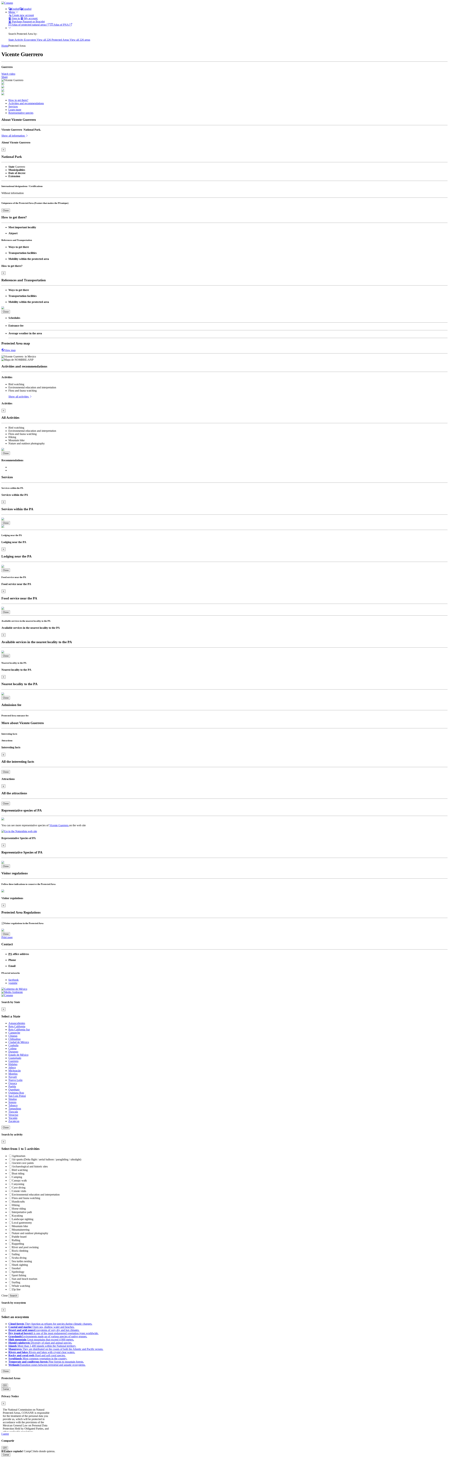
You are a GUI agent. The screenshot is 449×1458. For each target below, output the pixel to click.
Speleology (18, 1271)
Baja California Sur (19, 1029)
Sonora (12, 1102)
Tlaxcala (13, 1111)
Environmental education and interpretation (36, 1194)
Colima (12, 1048)
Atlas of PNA (61, 24)
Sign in (16, 18)
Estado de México (18, 1054)
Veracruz (13, 1114)
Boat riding (18, 1173)
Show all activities (18, 396)
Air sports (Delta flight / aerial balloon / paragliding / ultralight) (46, 1159)
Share (4, 76)
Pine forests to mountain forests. (46, 1361)
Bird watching (20, 1169)
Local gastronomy (22, 1222)
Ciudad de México (18, 1042)
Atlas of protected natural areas (29, 24)
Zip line (16, 1289)
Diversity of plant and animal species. (40, 1342)
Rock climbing (20, 1250)
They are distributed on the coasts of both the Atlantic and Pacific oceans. (55, 1349)
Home (4, 45)
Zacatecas (13, 1121)
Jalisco (12, 1067)
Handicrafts (18, 1201)
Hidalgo (12, 1064)
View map (10, 350)
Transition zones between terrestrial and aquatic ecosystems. (47, 1364)
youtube (12, 982)
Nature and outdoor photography (30, 1233)
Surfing (16, 1282)
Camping (17, 1176)
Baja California (16, 1026)
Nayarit (12, 1076)
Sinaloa (12, 1099)
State (11, 39)
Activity (19, 39)
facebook (13, 979)
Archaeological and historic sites (30, 1166)
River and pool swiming (25, 1247)
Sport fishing (19, 1275)
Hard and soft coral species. (37, 1355)
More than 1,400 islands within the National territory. (42, 1345)
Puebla (12, 1086)
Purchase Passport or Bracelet (28, 21)
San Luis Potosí (17, 1095)
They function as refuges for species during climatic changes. (50, 1323)
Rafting (16, 1240)
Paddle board (19, 1236)
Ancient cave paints (23, 1162)
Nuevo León (15, 1080)
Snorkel (16, 1268)
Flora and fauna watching (26, 1198)
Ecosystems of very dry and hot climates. (43, 1330)
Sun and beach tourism (24, 1278)
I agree (5, 1433)
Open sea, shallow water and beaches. (41, 1326)
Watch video (8, 73)
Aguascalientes (16, 1023)
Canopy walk (19, 1180)
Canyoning (18, 1184)
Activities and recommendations (26, 103)
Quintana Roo (16, 1092)
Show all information (13, 135)
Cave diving (18, 1187)
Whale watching (21, 1285)
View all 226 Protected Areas (53, 39)
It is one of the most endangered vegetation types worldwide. (53, 1333)
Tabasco (13, 1105)
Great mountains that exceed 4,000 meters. (41, 1339)
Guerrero (13, 1061)
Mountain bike (20, 1226)
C (5, 1385)
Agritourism (18, 1155)
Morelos (13, 1073)
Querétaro (13, 1089)
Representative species (20, 112)
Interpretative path (22, 1212)
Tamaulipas (14, 1108)
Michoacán (14, 1070)
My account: (30, 18)
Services (13, 106)
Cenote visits (19, 1191)
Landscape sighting (22, 1219)
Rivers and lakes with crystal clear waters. (41, 1352)
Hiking (16, 1205)
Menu (12, 12)
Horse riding (19, 1208)
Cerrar (6, 1389)
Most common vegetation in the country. (37, 1358)
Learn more (14, 109)
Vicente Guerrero (59, 825)
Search (13, 1295)
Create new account (22, 15)
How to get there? (18, 100)
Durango (13, 1051)
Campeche (14, 1032)
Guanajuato (14, 1057)
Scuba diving (19, 1257)
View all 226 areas (80, 39)
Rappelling (18, 1243)
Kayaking (17, 1215)
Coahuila (13, 1045)
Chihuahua (14, 1038)
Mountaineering (20, 1229)
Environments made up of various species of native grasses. (47, 1336)
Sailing (16, 1254)
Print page (7, 937)
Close (6, 210)
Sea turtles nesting (22, 1261)
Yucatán (12, 1118)
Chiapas (12, 1035)
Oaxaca (12, 1083)
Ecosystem (30, 39)
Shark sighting (20, 1264)
